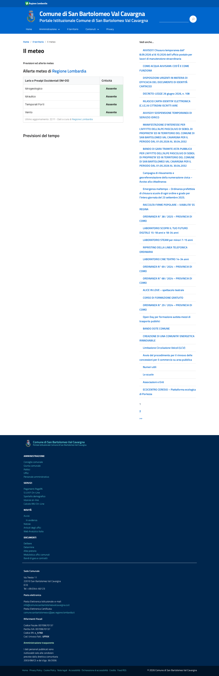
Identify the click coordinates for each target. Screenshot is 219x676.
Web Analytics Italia (34, 531)
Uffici (26, 473)
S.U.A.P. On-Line (32, 492)
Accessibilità (74, 670)
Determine (29, 547)
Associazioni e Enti (153, 382)
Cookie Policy (50, 670)
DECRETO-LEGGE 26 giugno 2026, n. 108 (166, 94)
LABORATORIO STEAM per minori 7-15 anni (168, 240)
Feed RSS (121, 670)
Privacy (110, 29)
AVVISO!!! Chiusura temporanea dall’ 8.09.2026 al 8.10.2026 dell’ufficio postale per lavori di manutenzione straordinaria (165, 54)
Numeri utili (149, 367)
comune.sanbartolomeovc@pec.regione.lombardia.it (49, 612)
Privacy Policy (35, 670)
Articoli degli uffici (32, 527)
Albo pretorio (30, 551)
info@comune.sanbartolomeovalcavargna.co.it (47, 605)
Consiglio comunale (33, 462)
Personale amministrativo (36, 477)
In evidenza (31, 520)
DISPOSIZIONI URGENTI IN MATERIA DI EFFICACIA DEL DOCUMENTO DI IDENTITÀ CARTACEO (163, 82)
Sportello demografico (34, 496)
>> (140, 418)
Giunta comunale (32, 465)
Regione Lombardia (69, 71)
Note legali (62, 670)
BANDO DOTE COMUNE (156, 329)
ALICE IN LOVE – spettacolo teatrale (163, 290)
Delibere (28, 543)
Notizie (27, 524)
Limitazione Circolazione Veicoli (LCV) (164, 348)
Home (29, 29)
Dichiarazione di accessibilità (95, 670)
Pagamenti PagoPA (33, 489)
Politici (27, 469)
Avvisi (26, 516)
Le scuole (148, 374)
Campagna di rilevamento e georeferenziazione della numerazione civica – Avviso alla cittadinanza (165, 177)
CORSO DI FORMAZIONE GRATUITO (163, 298)
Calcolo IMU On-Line (34, 504)
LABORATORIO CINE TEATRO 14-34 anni (166, 259)
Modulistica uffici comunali (37, 554)
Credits (112, 670)
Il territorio (72, 29)
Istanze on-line (31, 500)
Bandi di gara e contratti (36, 558)
